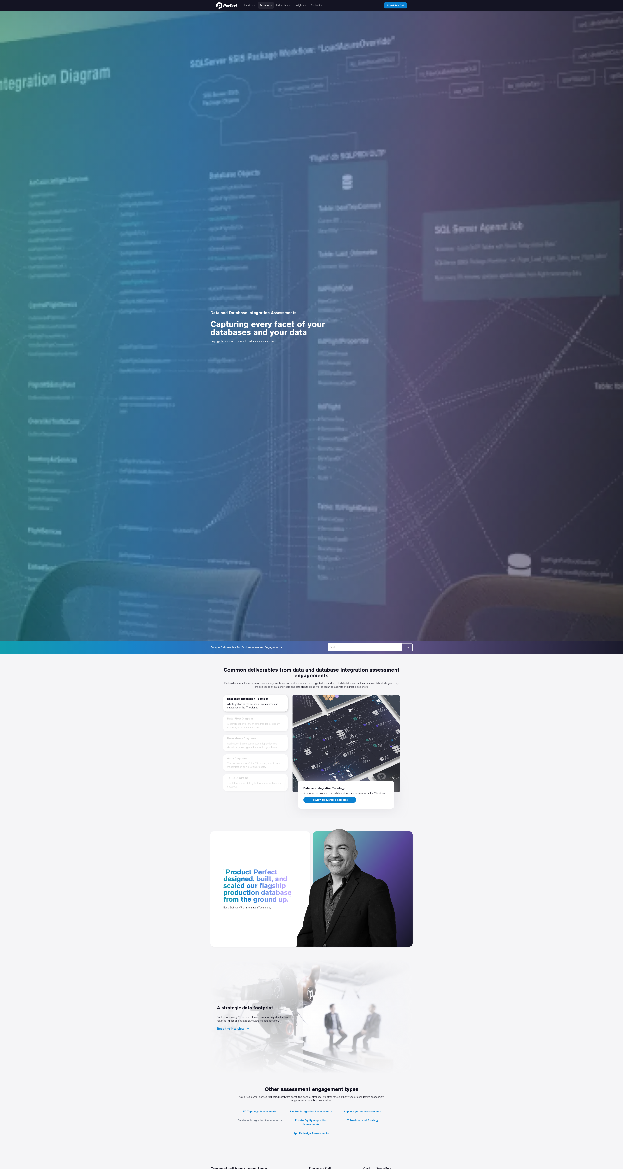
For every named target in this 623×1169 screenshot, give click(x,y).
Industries (282, 5)
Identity (248, 5)
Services (264, 5)
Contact (315, 5)
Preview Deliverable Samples (330, 799)
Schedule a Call (395, 5)
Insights (299, 5)
